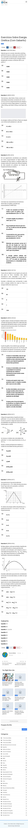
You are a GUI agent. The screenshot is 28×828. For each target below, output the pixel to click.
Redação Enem (6, 799)
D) (2, 81)
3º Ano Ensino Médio (7, 742)
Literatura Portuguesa (7, 778)
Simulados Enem (6, 815)
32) (2, 254)
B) (2, 70)
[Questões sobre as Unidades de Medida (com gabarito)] (20, 706)
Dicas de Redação (6, 756)
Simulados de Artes (7, 801)
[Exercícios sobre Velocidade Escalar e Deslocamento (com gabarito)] (20, 677)
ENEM (4, 680)
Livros (4, 781)
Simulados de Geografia (8, 810)
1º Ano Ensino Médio (7, 738)
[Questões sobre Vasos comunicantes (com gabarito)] (20, 692)
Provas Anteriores (6, 794)
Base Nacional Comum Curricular (9, 744)
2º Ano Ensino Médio (7, 740)
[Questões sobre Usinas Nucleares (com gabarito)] (7, 706)
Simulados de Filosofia (7, 806)
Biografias (5, 747)
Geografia (5, 765)
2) (2, 217)
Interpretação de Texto (7, 772)
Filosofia (4, 760)
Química (4, 797)
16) (2, 242)
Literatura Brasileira (7, 776)
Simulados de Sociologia (8, 812)
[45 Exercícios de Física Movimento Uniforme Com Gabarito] (7, 677)
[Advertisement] (14, 21)
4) (2, 224)
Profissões (5, 792)
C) (2, 76)
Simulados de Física (7, 808)
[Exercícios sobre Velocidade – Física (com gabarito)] (7, 692)
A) (2, 65)
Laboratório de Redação (8, 774)
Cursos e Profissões (7, 751)
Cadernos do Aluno (6, 749)
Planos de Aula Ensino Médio (8, 787)
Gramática (5, 767)
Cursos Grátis (5, 753)
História (4, 769)
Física (2, 43)
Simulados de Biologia (7, 803)
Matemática (5, 783)
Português (5, 790)
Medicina (4, 785)
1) (2, 208)
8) (2, 233)
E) (2, 86)
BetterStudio (17, 825)
